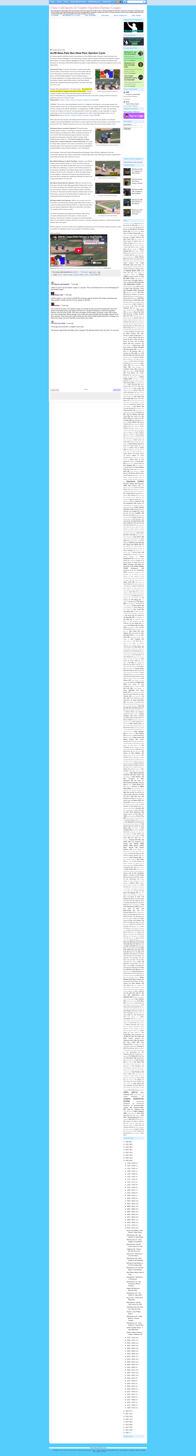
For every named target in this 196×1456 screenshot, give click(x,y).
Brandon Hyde (127, 321)
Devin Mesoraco (134, 457)
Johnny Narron (127, 641)
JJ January (137, 572)
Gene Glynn (126, 527)
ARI (131, 229)
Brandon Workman (139, 321)
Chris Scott (128, 388)
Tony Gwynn (141, 1069)
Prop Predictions (136, 841)
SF (140, 993)
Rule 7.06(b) (132, 961)
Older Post (116, 390)
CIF (138, 353)
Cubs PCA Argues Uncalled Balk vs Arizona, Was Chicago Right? (130, 78)
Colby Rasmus (135, 402)
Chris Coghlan (139, 381)
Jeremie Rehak (136, 605)
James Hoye (127, 582)
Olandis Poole (127, 814)
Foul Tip (128, 513)
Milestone (134, 786)
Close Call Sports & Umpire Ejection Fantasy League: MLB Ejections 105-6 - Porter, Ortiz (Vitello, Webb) (131, 106)
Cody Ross (126, 402)
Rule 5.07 (132, 944)
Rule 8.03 (141, 969)
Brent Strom (138, 325)
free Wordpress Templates (127, 1450)
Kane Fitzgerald (138, 662)
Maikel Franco (140, 710)
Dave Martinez (139, 432)
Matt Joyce (139, 749)
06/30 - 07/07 (131, 1340)
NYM (142, 794)
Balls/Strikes (131, 284)
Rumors (125, 981)
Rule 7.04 (126, 959)
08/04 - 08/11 (131, 1220)
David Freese (139, 438)
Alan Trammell (138, 239)
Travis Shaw (140, 1077)
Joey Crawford (139, 627)
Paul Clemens (135, 824)
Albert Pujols (127, 241)
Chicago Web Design (113, 1450)
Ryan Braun (127, 985)
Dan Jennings (136, 420)
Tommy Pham (136, 1068)
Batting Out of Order (131, 292)
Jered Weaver (126, 605)
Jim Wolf (126, 619)
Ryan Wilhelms (128, 991)
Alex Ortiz (134, 245)
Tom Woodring (136, 1066)
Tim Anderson (130, 1048)
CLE (127, 355)
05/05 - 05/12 (131, 1362)
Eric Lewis (139, 495)
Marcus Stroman (138, 719)
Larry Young (135, 696)
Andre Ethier (141, 253)
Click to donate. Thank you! (131, 112)
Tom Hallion (137, 1062)
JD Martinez (129, 572)
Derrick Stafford (131, 455)
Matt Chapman (135, 747)
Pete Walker (137, 833)
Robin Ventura (129, 869)
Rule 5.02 (132, 940)
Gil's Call (129, 535)
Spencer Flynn (140, 1022)
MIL (124, 708)
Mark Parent (128, 731)
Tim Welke (132, 1056)
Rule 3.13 (137, 928)
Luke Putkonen (133, 706)
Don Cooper (138, 463)
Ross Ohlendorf (134, 881)
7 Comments (84, 272)
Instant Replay (139, 566)
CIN (143, 353)
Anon (127, 102)
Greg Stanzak (134, 538)
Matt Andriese (128, 743)
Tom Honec (126, 1064)
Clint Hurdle (126, 398)
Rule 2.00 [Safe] (127, 918)
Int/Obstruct (134, 568)
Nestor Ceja (126, 800)
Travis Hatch (132, 1077)
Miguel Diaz (129, 767)
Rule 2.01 (139, 922)
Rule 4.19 (139, 938)
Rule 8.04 (128, 971)
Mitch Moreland (135, 788)
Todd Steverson (129, 1060)
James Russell (138, 584)
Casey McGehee (136, 367)
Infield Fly (141, 564)
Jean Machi (141, 594)
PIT (143, 814)
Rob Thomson (138, 861)
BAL (130, 282)
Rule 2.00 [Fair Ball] (132, 900)
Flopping (125, 511)
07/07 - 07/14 (131, 1337)
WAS (138, 1113)
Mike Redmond (127, 782)
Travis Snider (129, 1079)
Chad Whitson (131, 373)
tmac (142, 1133)
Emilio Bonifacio (134, 489)
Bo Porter (135, 306)
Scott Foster (138, 1003)
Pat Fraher (141, 820)
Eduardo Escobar (127, 479)
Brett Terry (141, 329)
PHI (136, 814)
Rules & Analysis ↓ (121, 15)
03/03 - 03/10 (131, 1386)
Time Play (141, 1056)
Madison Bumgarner (130, 710)
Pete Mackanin (127, 833)
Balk (142, 282)
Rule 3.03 (141, 924)
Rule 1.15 (137, 889)
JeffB (127, 92)
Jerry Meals (126, 611)
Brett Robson (134, 329)
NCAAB (132, 792)
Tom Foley (128, 1062)
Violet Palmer (131, 1113)
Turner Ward (138, 1085)
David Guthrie (127, 440)
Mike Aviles (136, 769)
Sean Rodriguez (128, 1012)
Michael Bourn (140, 759)
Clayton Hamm (140, 392)
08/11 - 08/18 (131, 1217)
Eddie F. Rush (138, 475)
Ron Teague (140, 877)
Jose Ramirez (133, 652)
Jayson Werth (133, 594)
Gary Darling (140, 523)
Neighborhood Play (128, 798)
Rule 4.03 (126, 932)
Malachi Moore (130, 711)
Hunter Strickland (128, 556)
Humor (140, 554)
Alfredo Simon (135, 251)
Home (86, 389)
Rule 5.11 (126, 948)
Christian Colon (127, 390)
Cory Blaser (137, 406)
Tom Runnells (135, 1064)
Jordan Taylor (126, 649)
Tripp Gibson (137, 1083)
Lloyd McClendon (138, 700)
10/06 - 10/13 (131, 1195)
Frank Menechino (140, 515)
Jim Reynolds (127, 617)
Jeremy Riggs (137, 607)
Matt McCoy (136, 751)
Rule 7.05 (135, 959)
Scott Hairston (126, 1005)
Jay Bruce (125, 594)
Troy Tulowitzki (127, 1085)
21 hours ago (126, 99)
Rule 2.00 (138, 891)
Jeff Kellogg (134, 600)
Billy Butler (125, 302)
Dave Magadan (129, 432)
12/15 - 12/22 (131, 1168)
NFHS (125, 794)
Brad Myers (139, 316)
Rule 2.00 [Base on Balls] (135, 894)
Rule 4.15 (131, 938)
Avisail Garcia (127, 280)
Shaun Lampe (126, 1020)
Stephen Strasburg (133, 1026)
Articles (60, 275)
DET (124, 414)
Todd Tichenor (139, 1060)
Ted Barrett (140, 1040)
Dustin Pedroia (134, 471)
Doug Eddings (139, 467)
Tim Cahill (127, 1050)
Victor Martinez (127, 1111)
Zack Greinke (135, 1133)
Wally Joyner (136, 1115)
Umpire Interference (130, 1096)
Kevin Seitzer (128, 678)
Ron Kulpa (140, 875)
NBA (124, 792)
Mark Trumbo (129, 733)
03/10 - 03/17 (131, 1383)
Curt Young (131, 412)
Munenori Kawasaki (137, 790)
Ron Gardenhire (139, 873)
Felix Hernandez (127, 505)
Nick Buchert (126, 804)
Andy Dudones (129, 257)
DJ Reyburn (133, 414)
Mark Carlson (134, 723)
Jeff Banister (135, 595)
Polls (139, 839)
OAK (127, 812)
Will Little (131, 1119)
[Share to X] (97, 272)
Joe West (141, 625)
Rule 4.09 (141, 934)
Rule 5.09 (129, 946)
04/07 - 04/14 (131, 1372)
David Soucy (134, 445)
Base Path (129, 288)
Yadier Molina (138, 1123)
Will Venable (127, 1121)
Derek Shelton (127, 453)
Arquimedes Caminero (129, 274)
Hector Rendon (138, 548)
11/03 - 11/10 (131, 1184)
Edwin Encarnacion (139, 479)
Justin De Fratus (134, 658)
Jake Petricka (140, 578)
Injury (128, 566)
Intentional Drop (128, 570)
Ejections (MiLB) (79, 275)
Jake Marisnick (134, 576)
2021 (127, 1155)
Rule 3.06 (136, 926)
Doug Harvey (130, 469)
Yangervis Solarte (127, 1125)
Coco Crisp (132, 400)
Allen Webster (132, 253)
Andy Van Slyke (138, 260)
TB (124, 1036)
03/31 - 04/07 (131, 1375)
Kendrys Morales (129, 668)
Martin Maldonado (139, 735)
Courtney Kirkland (128, 408)
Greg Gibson (137, 537)
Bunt (124, 351)
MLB (136, 708)
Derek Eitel (139, 449)
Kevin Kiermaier (135, 674)
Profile (125, 841)
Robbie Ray (139, 863)
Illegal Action (127, 562)
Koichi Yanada (135, 680)
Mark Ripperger (139, 731)
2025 (127, 1144)
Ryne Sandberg (139, 991)
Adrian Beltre (133, 235)
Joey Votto (128, 629)
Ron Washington (131, 879)
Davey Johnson (130, 436)
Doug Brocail (129, 467)
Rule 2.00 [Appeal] (129, 893)
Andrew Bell (128, 255)
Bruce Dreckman (136, 343)
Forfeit (142, 511)
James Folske (138, 580)
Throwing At (140, 1046)
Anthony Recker (138, 266)
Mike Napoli (137, 780)
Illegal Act (139, 560)
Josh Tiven (136, 656)
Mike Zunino (126, 786)
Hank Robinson (127, 546)
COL (133, 355)
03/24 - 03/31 (131, 1378)
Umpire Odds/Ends (95, 275)
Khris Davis (136, 678)
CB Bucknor (133, 351)
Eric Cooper (126, 493)
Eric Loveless (126, 497)
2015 (127, 1419)
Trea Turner (126, 1081)
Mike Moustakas (129, 778)
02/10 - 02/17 (131, 1394)
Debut (142, 447)
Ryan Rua (131, 989)
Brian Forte (140, 331)
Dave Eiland (131, 430)
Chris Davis (137, 382)
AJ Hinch (136, 227)
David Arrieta (140, 436)
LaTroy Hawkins (138, 688)
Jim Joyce (128, 615)
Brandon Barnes (127, 318)
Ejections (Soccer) (127, 487)
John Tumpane (135, 639)
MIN (130, 708)
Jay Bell (140, 591)
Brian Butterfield (129, 331)
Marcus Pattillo (127, 719)
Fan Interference (128, 503)
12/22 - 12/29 (131, 1166)
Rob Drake (140, 859)
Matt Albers (141, 741)
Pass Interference (139, 818)
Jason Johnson (138, 588)
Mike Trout (128, 784)
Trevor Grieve (126, 1083)
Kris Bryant (131, 682)
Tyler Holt (140, 1090)
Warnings (133, 1117)
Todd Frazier (140, 1058)
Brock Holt (133, 341)
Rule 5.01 (125, 940)
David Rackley (133, 444)
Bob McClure (132, 310)
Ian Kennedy (137, 558)
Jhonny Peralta (132, 613)
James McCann (127, 584)
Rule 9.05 (139, 975)
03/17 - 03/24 (131, 1381)
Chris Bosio (131, 381)
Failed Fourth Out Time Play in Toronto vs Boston (137, 181)
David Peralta (135, 441)
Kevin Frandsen (135, 672)
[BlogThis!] (95, 272)
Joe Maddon (131, 625)
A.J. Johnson (135, 223)
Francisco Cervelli (128, 515)
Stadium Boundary (130, 1024)
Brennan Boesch (138, 323)
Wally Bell (126, 1115)
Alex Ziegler (133, 249)
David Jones (137, 440)
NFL (130, 794)
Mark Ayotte (135, 721)
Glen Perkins (139, 534)
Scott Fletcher (129, 1003)
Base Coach (140, 286)
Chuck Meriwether (128, 392)
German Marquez (129, 533)
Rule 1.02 (136, 885)
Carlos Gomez (134, 361)
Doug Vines (139, 469)
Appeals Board (131, 270)
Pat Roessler (126, 824)
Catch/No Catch (128, 369)
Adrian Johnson (136, 237)
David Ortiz (126, 441)
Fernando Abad (138, 505)
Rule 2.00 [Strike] (135, 920)
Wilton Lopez (129, 1123)
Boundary (129, 314)
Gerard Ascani (131, 531)
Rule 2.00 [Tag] (127, 922)
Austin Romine (138, 278)
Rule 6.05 (141, 952)
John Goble (135, 633)
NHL (136, 794)
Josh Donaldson (137, 654)
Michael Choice (128, 761)
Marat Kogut (129, 717)
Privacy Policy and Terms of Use (98, 1447)
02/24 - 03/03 (131, 1389)
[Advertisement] (85, 34)
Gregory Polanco (134, 540)
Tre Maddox (138, 1079)
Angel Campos (128, 262)
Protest (125, 843)
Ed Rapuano (129, 475)
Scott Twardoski (134, 1007)
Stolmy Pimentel (134, 1032)
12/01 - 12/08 (131, 1174)
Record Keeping (134, 853)
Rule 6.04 (132, 952)
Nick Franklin (135, 804)
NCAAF (140, 792)
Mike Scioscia (139, 782)
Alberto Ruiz (137, 241)
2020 (127, 1158)
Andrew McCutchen (139, 255)
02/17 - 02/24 (131, 1391)
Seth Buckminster (139, 1014)
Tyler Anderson (127, 1087)
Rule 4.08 (134, 934)
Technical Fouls (128, 1040)
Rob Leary (128, 861)
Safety (135, 997)
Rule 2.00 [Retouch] (135, 916)
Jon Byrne (136, 641)
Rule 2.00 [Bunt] (128, 896)
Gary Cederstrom (128, 523)
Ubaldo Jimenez (138, 1094)
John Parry (133, 637)
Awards (135, 280)
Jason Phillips (135, 590)
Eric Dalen (137, 493)
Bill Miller (141, 298)
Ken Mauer (141, 666)
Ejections (130, 481)
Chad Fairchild (139, 371)
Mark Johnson (138, 725)
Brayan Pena (128, 323)
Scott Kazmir (136, 1005)
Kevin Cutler (126, 672)
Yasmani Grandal (128, 1127)
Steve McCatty (134, 1028)
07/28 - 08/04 (131, 1222)
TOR (142, 1036)
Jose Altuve (126, 651)
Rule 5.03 (140, 940)
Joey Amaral (130, 627)
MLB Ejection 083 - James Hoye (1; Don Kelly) (137, 212)
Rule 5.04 (126, 942)
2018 (127, 1411)
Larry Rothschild (133, 694)
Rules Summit (137, 979)
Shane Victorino (138, 1018)
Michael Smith (138, 763)
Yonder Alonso (128, 1129)
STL (124, 995)
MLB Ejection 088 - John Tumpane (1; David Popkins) (137, 191)
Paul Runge (135, 828)
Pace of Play (140, 816)
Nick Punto (131, 808)
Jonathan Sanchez (136, 645)
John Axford (136, 629)
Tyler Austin (136, 1087)
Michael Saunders (127, 763)
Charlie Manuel (135, 375)
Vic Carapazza (135, 1109)
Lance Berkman (135, 692)
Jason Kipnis (126, 590)
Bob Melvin (140, 310)
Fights (128, 509)
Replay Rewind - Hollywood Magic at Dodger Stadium (77, 115)
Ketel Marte (129, 670)
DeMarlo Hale (133, 447)
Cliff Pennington (127, 396)
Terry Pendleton (136, 1044)
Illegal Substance (128, 564)
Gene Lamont (135, 527)
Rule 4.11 (136, 936)
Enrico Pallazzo (138, 491)
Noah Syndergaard (128, 810)
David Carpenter (129, 438)
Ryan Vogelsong (140, 989)
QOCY (136, 845)
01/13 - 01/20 (131, 1405)
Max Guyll (136, 755)
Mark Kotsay (126, 727)
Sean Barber (127, 1011)
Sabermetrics (136, 995)
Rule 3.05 (128, 926)
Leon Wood (133, 698)
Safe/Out (126, 997)
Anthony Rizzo (140, 268)
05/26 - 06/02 (131, 1354)
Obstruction (137, 812)
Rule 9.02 (139, 973)
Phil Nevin (134, 837)
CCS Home (54, 15)
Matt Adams (134, 741)
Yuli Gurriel (128, 1131)
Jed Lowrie (127, 595)
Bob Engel (136, 308)
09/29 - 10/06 (131, 1198)
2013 (127, 1424)
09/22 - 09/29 (131, 1201)
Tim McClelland (131, 1052)
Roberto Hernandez (128, 865)
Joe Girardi (135, 623)
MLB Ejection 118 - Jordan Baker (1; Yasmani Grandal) (134, 1318)
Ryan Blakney (136, 983)
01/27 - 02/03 (131, 1399)
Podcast (131, 839)
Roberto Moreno (139, 865)
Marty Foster (137, 737)
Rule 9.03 (125, 975)
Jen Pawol (139, 603)
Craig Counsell (127, 410)
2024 (127, 1147)
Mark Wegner (140, 733)
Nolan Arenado (139, 810)
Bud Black (129, 349)
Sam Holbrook (139, 999)
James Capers (128, 580)
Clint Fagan (137, 396)
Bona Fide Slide (139, 312)
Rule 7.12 (126, 965)
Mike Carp (135, 771)
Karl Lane (126, 664)
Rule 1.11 (130, 887)
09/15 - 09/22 (131, 1203)
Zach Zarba (126, 1133)
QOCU (125, 845)
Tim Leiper (141, 1050)
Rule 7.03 (138, 957)
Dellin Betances (130, 449)
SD (127, 993)
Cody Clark (139, 400)
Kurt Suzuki (132, 684)
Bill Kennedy (126, 298)
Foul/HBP (138, 513)
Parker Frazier (129, 818)
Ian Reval (132, 560)
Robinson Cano (140, 869)
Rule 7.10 (138, 963)
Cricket (125, 412)
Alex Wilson (136, 247)
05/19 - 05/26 (131, 1356)
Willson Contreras (139, 1121)
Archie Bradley (138, 272)
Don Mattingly (127, 465)
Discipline (132, 461)
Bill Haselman (139, 296)
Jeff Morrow (131, 601)
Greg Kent (126, 538)
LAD (128, 688)
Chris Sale (141, 386)
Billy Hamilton (141, 302)
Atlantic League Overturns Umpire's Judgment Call (76, 100)
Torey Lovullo (127, 1073)
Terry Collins (131, 1042)
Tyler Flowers (132, 1090)
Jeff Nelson (140, 601)
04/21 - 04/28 (131, 1367)
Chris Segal (137, 388)
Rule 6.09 (132, 955)
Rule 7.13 (135, 965)
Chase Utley (133, 377)
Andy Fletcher (139, 257)
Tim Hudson (134, 1050)
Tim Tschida (135, 1054)
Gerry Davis (140, 533)
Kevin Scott (141, 676)
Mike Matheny (136, 777)
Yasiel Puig (138, 1125)
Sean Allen (139, 1009)
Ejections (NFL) (136, 485)
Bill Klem (135, 298)
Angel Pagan (138, 264)
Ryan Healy (126, 987)
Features (139, 503)
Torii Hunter (139, 1073)
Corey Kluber (126, 406)
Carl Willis (136, 359)
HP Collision (127, 544)
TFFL (135, 1036)
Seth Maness (131, 1016)
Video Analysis (139, 1111)
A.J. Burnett (126, 223)
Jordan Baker (137, 647)
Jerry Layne (137, 609)
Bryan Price (137, 345)
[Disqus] (85, 306)
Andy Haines (140, 259)
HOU (139, 542)
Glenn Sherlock (127, 536)
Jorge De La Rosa (137, 649)
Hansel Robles (138, 546)
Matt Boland (134, 745)
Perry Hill (140, 832)
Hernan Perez (126, 552)
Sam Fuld (130, 999)
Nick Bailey (139, 802)
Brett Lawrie (136, 327)
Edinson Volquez (127, 477)
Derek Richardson (137, 451)
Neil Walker (139, 798)
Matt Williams (135, 753)
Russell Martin (134, 981)
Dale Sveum (134, 416)
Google (99, 1450)
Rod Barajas (139, 871)
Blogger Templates (140, 1450)
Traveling (125, 1075)
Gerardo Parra (140, 531)
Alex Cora (126, 245)
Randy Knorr (126, 851)
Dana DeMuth (132, 422)
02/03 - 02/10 (131, 1397)
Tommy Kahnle (127, 1068)
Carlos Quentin (134, 363)
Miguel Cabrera (139, 765)
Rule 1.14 (130, 889)
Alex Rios (141, 245)
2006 (127, 1432)
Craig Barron (139, 408)
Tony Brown (132, 1069)
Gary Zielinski (130, 525)
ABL (133, 225)
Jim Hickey (141, 613)
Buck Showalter (139, 347)
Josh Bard (127, 654)
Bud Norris (139, 349)
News (135, 800)
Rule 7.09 (129, 963)
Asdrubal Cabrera (133, 276)
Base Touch (140, 288)
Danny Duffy (134, 426)
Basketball (141, 290)
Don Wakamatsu (140, 465)
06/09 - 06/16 (131, 1348)
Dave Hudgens (140, 430)
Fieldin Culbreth (139, 507)
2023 (127, 1150)
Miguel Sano (127, 769)
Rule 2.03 (125, 924)
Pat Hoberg (128, 822)
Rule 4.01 (139, 930)
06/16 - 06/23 (131, 1345)
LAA (142, 686)
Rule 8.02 (132, 969)
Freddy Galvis (126, 519)
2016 (127, 1416)
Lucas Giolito (128, 704)
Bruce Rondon (127, 345)
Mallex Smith (134, 714)
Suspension (138, 1034)
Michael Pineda (138, 761)
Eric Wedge (136, 497)
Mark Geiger (130, 725)
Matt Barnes (137, 743)
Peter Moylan (136, 835)
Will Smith (140, 1119)
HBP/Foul (132, 542)
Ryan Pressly (135, 987)
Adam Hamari (133, 233)
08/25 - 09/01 (131, 1211)
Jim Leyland (138, 615)
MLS (142, 708)
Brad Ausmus (139, 314)
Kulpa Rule (140, 682)
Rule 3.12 (130, 928)
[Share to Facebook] (99, 272)
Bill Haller (132, 296)
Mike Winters (137, 784)
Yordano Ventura (139, 1129)
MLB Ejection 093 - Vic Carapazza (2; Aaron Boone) (137, 171)
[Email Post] (89, 272)
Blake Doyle (128, 304)
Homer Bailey (134, 554)
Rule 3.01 (133, 924)
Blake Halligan (137, 304)
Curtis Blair (139, 412)
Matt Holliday (131, 749)
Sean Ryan (139, 1012)
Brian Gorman (131, 333)
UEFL (87, 275)
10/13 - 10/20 (131, 1193)
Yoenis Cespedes (139, 1127)
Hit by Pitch (137, 552)
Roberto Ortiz (129, 867)
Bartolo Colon (131, 286)
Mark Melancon (140, 729)
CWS (139, 355)
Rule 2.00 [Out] (138, 912)
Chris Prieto (133, 386)
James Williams (126, 586)
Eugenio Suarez (134, 499)
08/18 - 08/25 (131, 1214)
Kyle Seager (135, 686)
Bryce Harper (127, 347)
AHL (139, 225)
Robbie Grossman (128, 863)
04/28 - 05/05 (131, 1364)
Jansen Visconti (136, 586)
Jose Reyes (141, 652)
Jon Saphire (132, 643)
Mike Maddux (126, 776)
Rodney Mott (127, 873)
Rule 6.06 (128, 953)
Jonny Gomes (127, 647)
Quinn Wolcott (128, 847)
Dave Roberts (140, 434)
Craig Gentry (139, 410)
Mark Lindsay (136, 727)
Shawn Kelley (136, 1020)
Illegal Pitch (137, 562)
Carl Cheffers (128, 359)
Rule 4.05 (141, 932)
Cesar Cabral (129, 371)
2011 (127, 1430)
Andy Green (129, 259)
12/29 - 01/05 (131, 1163)
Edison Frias (138, 477)
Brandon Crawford (127, 320)
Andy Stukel (128, 260)
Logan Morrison (130, 702)
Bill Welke (138, 300)
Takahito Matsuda (134, 1038)
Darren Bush (134, 428)
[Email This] (92, 272)
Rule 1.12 (137, 887)
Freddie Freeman (137, 517)
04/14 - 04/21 (131, 1370)
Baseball (129, 290)
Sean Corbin (138, 1011)
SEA (134, 993)
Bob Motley (129, 312)
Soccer (132, 1022)
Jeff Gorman (135, 597)
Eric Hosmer (131, 495)
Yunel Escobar (137, 1131)
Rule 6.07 (136, 953)
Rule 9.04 (132, 975)
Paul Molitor (134, 826)
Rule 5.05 (135, 942)
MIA (140, 706)
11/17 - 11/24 (131, 1179)
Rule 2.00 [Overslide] (129, 914)
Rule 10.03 (130, 891)
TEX (129, 1036)
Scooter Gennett (130, 1001)
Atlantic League (68, 275)
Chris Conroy (127, 383)
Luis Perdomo (136, 704)
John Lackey (136, 635)
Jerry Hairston (126, 609)
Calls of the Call (127, 357)
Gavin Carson (139, 525)
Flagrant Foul (137, 509)
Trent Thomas (137, 1081)
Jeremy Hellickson (127, 607)
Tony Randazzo (136, 1072)
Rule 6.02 (134, 950)
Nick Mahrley (134, 806)
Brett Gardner (127, 327)
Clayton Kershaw (129, 394)
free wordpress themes (99, 1451)
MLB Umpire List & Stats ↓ (71, 15)
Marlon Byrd (129, 735)
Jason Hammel (127, 588)
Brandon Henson (138, 320)
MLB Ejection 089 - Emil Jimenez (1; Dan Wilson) (137, 202)
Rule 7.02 (129, 957)
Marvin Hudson (128, 739)
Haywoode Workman (128, 548)
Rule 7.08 (141, 961)
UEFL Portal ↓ (137, 15)
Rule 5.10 (138, 946)
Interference (140, 570)
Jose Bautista (135, 651)
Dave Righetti (129, 434)
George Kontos (134, 529)
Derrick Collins (139, 453)
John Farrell (133, 631)
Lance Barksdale (129, 690)
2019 (127, 1160)
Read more (132, 60)
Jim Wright (135, 619)
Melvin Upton (132, 759)
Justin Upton (134, 660)
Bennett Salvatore (131, 294)
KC (130, 662)
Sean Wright (127, 1014)
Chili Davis (135, 379)
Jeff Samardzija (130, 603)
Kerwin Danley (139, 668)
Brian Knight (134, 335)
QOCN (136, 843)
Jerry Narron (136, 611)
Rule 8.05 (135, 971)
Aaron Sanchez (134, 231)
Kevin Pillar (132, 676)
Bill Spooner (129, 300)
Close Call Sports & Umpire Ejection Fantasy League (85, 7)
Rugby (129, 885)
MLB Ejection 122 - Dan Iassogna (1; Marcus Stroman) (134, 1284)
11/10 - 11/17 (131, 1182)
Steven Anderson (133, 1030)
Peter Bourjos (126, 835)
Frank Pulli (127, 517)
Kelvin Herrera (132, 666)
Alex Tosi (127, 247)
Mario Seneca (126, 721)
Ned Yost (137, 796)
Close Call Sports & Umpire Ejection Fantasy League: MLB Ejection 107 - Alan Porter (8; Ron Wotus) (131, 96)
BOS (136, 282)
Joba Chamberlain (134, 621)
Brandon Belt (138, 318)
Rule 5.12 (134, 948)
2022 (127, 1152)
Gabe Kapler (127, 521)
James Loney (138, 582)
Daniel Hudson (134, 424)
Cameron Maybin (139, 357)
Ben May (141, 292)
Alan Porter (127, 239)
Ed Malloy (141, 473)
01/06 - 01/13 (131, 1408)
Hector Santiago (128, 550)
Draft (124, 471)
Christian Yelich (137, 390)
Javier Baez (132, 591)
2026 (127, 1141)
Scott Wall (132, 1009)
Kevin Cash (138, 670)
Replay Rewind (133, 855)
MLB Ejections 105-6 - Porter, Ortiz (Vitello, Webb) (129, 65)
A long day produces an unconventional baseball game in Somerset (81, 268)
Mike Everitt (137, 775)
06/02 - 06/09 (131, 1351)
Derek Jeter (126, 451)
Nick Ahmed (132, 802)
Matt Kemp (126, 751)
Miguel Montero (138, 767)
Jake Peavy (132, 578)
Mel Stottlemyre (135, 757)
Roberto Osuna (140, 867)
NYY (128, 796)
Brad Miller (129, 316)
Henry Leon (139, 550)
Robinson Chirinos (129, 871)
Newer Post (54, 390)
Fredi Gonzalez (136, 519)
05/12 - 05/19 (131, 1359)
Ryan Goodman (138, 985)
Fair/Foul (138, 501)
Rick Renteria (134, 857)
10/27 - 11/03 (131, 1187)
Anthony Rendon (128, 268)
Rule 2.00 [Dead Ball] (137, 898)
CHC (132, 353)
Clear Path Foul (138, 394)
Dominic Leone (129, 463)
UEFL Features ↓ (91, 15)
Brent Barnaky (127, 325)
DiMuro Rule (134, 459)
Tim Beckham (140, 1048)
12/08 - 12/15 (131, 1171)
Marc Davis (138, 717)
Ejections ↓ (105, 15)
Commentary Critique (135, 404)
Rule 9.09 (134, 977)
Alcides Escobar (128, 243)
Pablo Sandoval (130, 816)
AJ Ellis (129, 227)
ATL (136, 229)
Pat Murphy (138, 822)
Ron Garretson (130, 875)
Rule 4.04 (133, 932)
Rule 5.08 (141, 944)
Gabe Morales (137, 521)
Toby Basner (130, 1058)
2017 (127, 1414)
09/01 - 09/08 (131, 1209)
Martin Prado (128, 737)
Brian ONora (133, 337)
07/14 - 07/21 (131, 1228)
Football (134, 511)
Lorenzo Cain (140, 702)
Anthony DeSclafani (128, 266)
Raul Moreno (136, 851)
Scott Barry (140, 1001)
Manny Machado (139, 715)
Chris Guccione (132, 385)
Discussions (140, 461)
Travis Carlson (134, 1075)
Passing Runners (130, 820)
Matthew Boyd (127, 755)
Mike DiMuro (134, 773)
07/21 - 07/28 (131, 1225)
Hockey (125, 554)
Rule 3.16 (130, 930)
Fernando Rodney (127, 507)
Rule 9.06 (126, 977)
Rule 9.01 (130, 973)
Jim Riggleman (138, 617)
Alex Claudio (139, 243)
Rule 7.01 (141, 955)
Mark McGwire (131, 729)
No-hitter (138, 808)
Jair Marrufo (135, 574)
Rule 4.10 (128, 936)
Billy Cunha (133, 302)
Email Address (127, 124)
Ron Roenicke (130, 877)
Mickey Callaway (128, 765)
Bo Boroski (126, 306)
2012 (127, 1427)
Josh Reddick (127, 656)
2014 (127, 1422)
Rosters (132, 883)
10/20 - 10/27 (131, 1190)
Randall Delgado (137, 849)
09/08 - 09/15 (131, 1206)
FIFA (131, 501)
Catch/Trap (141, 369)
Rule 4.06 (127, 934)
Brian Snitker (133, 339)
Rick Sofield (131, 859)
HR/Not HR (137, 544)
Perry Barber (132, 832)
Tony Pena (127, 1072)
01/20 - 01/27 (131, 1402)
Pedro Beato (135, 830)
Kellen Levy (135, 664)
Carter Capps (134, 365)
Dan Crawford (135, 418)
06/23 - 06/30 (131, 1343)
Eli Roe (136, 487)
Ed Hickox (132, 473)
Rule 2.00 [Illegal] (134, 904)
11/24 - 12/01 (131, 1176)
